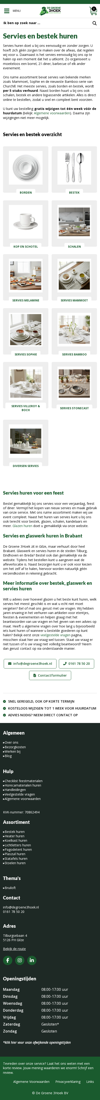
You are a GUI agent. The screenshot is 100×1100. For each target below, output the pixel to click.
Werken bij (12, 751)
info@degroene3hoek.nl (32, 663)
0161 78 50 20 (79, 663)
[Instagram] (19, 960)
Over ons (11, 742)
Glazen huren (22, 526)
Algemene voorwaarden (52, 113)
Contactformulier (52, 675)
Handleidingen (15, 789)
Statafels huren (16, 858)
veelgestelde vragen (55, 635)
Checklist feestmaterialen (24, 781)
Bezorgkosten (15, 747)
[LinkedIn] (32, 960)
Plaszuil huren (15, 854)
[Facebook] (7, 960)
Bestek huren (15, 831)
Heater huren (14, 836)
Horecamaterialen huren (23, 785)
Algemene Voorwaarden (31, 1081)
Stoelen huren (15, 863)
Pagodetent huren (18, 849)
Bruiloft (10, 888)
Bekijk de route (14, 949)
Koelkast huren (16, 840)
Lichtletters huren (18, 845)
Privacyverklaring (67, 1081)
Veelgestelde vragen (20, 794)
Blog (8, 756)
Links (90, 1081)
